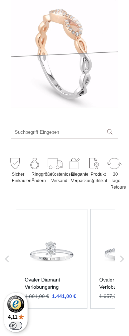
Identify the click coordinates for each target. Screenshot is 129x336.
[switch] (15, 326)
